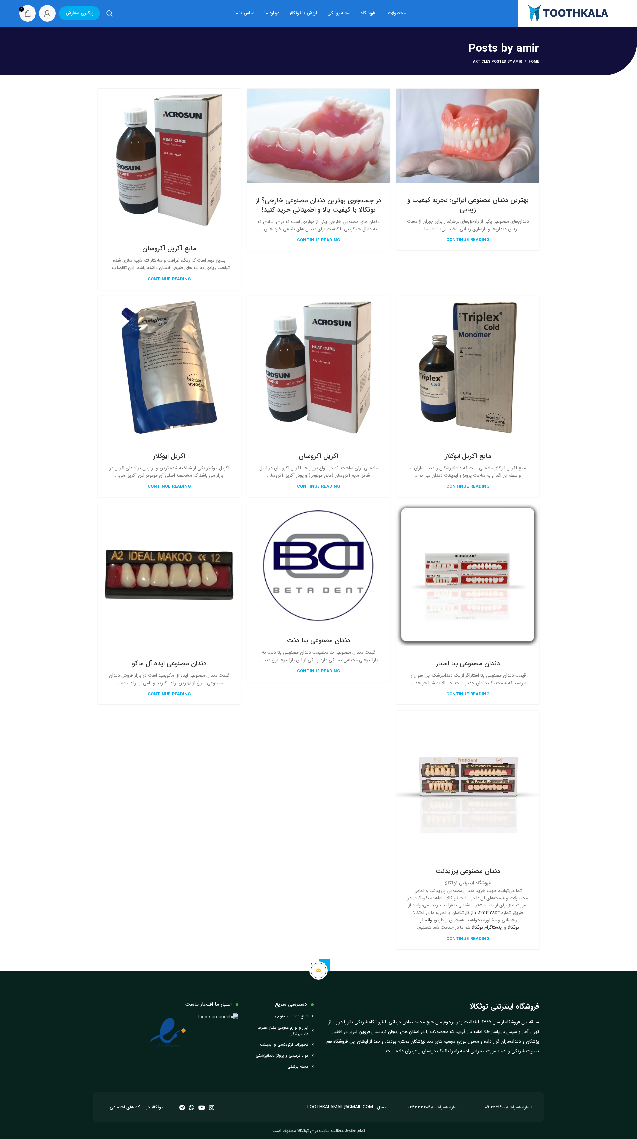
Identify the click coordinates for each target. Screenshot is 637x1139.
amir (527, 49)
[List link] (281, 1016)
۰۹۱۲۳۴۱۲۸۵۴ (487, 912)
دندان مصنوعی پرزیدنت (468, 871)
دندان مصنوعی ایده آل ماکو (169, 663)
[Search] (109, 13)
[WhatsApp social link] (191, 1107)
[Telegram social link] (182, 1107)
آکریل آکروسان (319, 456)
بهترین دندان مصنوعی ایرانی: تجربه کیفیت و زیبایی (468, 205)
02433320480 (421, 1107)
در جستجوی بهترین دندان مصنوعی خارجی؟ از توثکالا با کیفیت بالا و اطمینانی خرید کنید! (318, 205)
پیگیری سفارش (79, 13)
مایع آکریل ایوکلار (468, 456)
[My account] (47, 13)
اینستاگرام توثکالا (487, 927)
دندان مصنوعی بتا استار (468, 663)
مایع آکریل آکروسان (169, 248)
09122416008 (496, 1107)
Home (534, 62)
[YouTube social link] (201, 1107)
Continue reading (468, 240)
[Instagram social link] (211, 1107)
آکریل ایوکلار (169, 456)
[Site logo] (568, 13)
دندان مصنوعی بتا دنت (318, 641)
